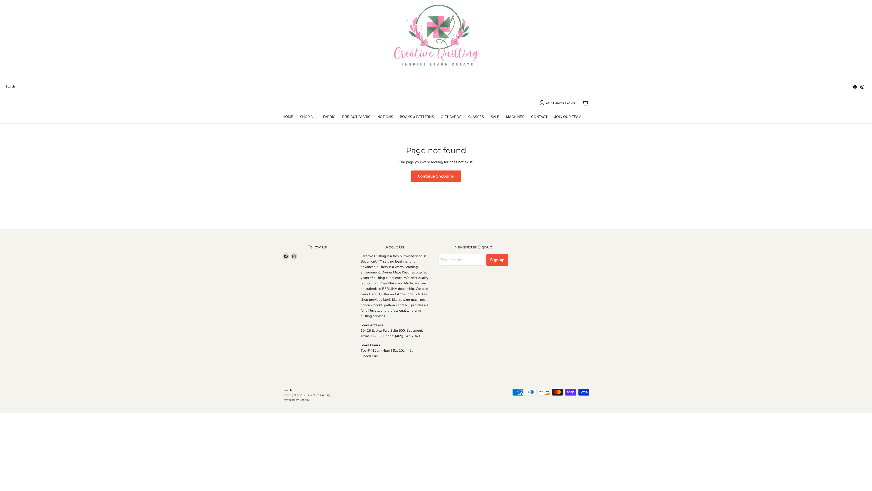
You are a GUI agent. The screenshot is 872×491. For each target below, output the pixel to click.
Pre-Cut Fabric (356, 117)
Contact (539, 117)
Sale (495, 117)
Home (288, 117)
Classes (476, 117)
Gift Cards (451, 117)
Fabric (329, 117)
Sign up (497, 260)
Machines (515, 117)
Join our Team (567, 117)
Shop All (308, 117)
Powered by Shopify (296, 400)
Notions (385, 117)
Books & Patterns (417, 117)
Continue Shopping (436, 176)
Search (10, 86)
